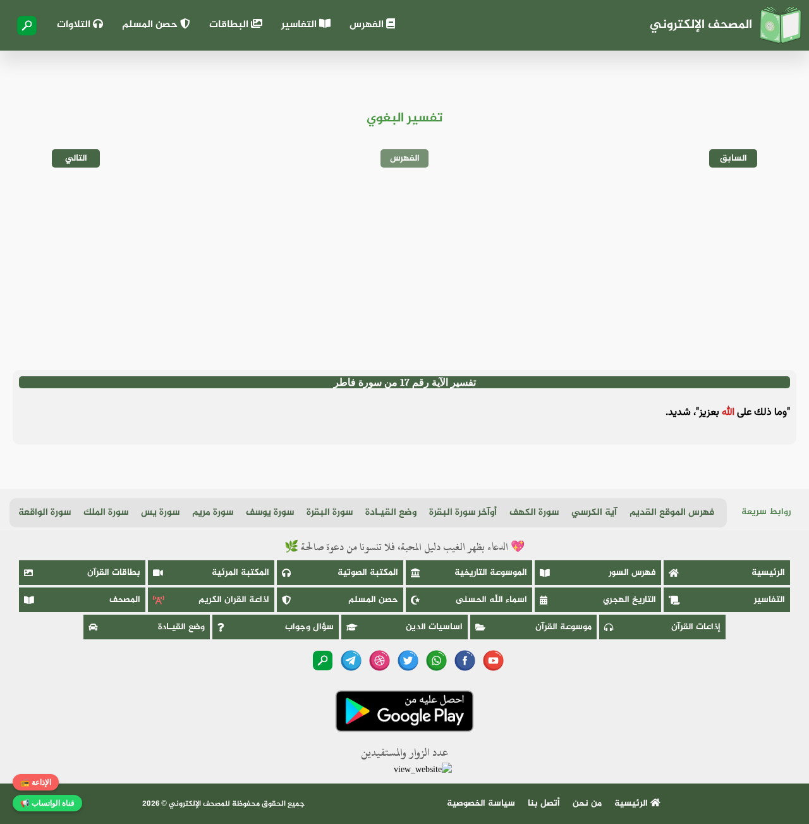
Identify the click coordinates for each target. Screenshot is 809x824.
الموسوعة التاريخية (490, 572)
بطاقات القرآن (113, 572)
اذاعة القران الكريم (233, 600)
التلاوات (75, 25)
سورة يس (160, 512)
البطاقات (230, 25)
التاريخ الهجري (629, 600)
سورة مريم (212, 512)
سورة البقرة (330, 512)
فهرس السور (632, 572)
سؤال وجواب (309, 627)
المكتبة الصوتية (368, 572)
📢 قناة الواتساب (47, 803)
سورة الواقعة (44, 512)
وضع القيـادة (391, 512)
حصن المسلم (151, 25)
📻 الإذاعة (35, 782)
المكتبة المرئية (240, 572)
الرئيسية (768, 572)
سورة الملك (105, 512)
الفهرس (368, 25)
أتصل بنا (544, 803)
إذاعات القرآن (696, 627)
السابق (733, 158)
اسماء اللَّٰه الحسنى (491, 600)
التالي (76, 158)
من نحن (587, 803)
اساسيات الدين (434, 627)
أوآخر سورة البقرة (463, 512)
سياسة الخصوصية (481, 803)
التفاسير (300, 25)
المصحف (124, 600)
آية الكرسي (594, 512)
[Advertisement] (404, 268)
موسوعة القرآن (563, 627)
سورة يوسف (270, 512)
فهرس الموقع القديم (672, 512)
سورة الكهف (534, 512)
